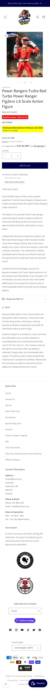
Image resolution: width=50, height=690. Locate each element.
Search (8, 393)
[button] (5, 17)
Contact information (26, 684)
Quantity (5, 150)
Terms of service (25, 680)
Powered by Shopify (25, 676)
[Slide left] (19, 82)
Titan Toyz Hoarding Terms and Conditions (23, 453)
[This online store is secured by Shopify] (25, 670)
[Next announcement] (45, 3)
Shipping (5, 141)
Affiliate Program (12, 459)
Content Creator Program (16, 435)
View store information (14, 182)
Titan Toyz (14, 676)
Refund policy (39, 676)
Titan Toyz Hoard (12, 447)
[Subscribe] (38, 611)
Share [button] (7, 307)
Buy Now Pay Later (13, 423)
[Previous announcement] (5, 3)
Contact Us (10, 399)
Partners (9, 429)
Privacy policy (13, 680)
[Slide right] (31, 82)
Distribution (10, 417)
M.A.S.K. (8, 405)
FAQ (7, 441)
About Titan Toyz (12, 411)
